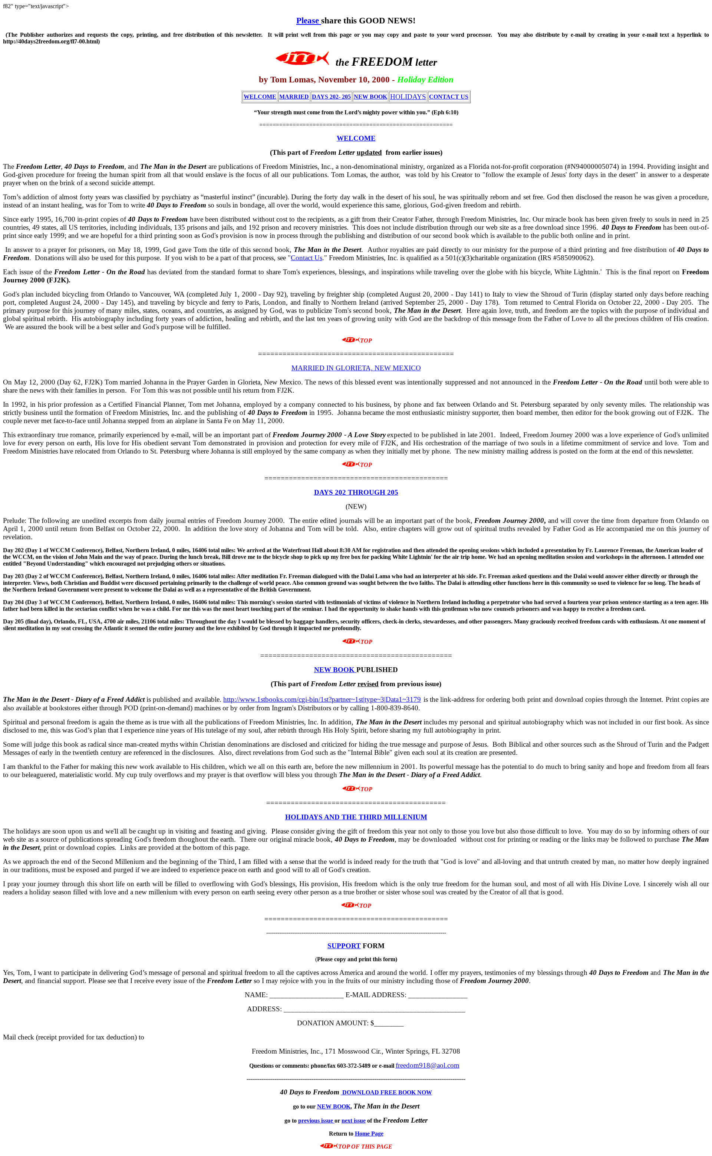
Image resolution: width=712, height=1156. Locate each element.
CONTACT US (448, 97)
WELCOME (260, 97)
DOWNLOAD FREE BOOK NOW (386, 1092)
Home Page (369, 1133)
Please (308, 20)
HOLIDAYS (408, 97)
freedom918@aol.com (427, 1065)
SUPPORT (344, 946)
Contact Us (306, 258)
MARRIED (294, 97)
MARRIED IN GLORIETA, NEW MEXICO (356, 368)
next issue (354, 1120)
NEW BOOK (370, 97)
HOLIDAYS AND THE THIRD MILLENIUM (356, 817)
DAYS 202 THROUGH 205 (356, 492)
